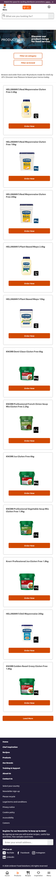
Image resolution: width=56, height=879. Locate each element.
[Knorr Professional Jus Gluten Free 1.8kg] (28, 580)
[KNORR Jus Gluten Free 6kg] (28, 476)
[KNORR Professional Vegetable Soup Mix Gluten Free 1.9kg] (28, 528)
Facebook (25, 852)
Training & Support (11, 768)
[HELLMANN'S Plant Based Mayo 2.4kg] (28, 266)
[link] (28, 2)
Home (5, 741)
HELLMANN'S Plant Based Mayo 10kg (25, 299)
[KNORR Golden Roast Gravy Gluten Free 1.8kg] (28, 685)
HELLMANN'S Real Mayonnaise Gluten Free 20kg (26, 195)
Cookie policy (9, 812)
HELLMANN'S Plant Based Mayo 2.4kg (25, 246)
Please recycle (9, 796)
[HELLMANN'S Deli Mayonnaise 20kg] (28, 633)
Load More (28, 718)
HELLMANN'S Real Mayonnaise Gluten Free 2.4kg (26, 90)
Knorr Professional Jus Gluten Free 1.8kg (27, 561)
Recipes (6, 752)
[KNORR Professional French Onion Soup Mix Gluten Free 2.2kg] (28, 423)
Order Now (29, 126)
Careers (6, 823)
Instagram (40, 852)
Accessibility (8, 817)
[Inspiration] (38, 873)
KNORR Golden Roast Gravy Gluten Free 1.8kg (27, 667)
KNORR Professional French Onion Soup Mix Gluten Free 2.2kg (27, 405)
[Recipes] (28, 872)
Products (7, 757)
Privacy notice (9, 807)
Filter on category (28, 55)
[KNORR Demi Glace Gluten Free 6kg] (28, 371)
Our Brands (8, 763)
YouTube (10, 852)
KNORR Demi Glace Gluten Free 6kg (24, 351)
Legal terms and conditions (15, 801)
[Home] (7, 872)
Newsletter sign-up (11, 791)
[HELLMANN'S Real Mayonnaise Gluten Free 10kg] (28, 161)
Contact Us (8, 778)
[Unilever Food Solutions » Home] (27, 7)
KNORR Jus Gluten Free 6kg (20, 456)
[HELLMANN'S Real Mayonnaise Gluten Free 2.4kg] (28, 109)
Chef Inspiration (10, 747)
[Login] (49, 6)
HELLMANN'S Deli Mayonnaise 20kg (24, 613)
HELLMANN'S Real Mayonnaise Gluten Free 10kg (26, 143)
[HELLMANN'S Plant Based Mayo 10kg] (28, 318)
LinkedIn (10, 857)
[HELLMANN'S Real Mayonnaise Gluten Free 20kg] (28, 213)
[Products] (17, 873)
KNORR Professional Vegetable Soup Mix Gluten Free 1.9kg (27, 510)
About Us (7, 773)
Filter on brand (28, 62)
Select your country (11, 786)
